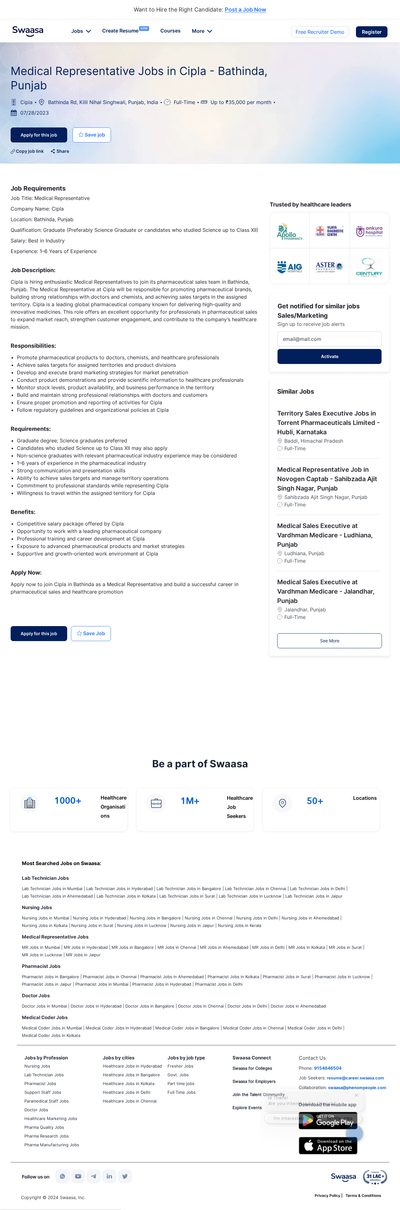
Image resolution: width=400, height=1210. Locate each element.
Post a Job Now (245, 10)
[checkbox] (91, 134)
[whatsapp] (62, 1176)
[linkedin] (109, 1176)
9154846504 (328, 1068)
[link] (27, 31)
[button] (372, 31)
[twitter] (125, 1176)
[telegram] (94, 1176)
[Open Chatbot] (354, 1133)
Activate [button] (329, 356)
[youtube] (78, 1176)
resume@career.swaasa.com (355, 1077)
